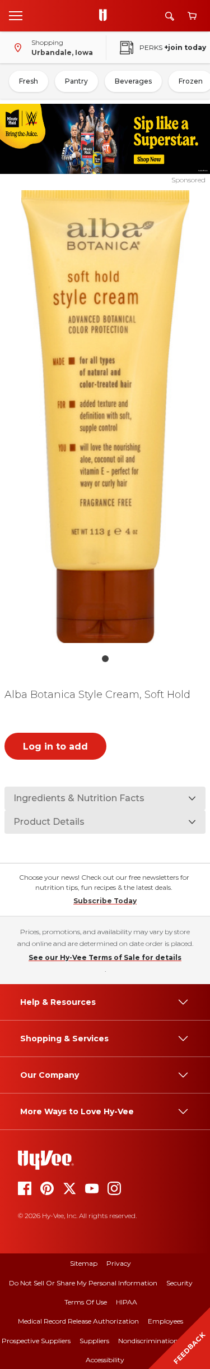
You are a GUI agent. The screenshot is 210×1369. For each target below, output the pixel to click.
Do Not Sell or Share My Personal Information (83, 1283)
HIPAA (126, 1302)
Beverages (133, 81)
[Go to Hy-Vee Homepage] (106, 15)
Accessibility (105, 1360)
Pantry (76, 81)
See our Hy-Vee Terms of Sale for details (105, 957)
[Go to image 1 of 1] (105, 658)
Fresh (28, 81)
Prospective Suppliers (36, 1340)
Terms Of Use (85, 1302)
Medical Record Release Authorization (78, 1321)
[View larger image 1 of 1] (105, 416)
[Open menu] (15, 15)
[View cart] (192, 16)
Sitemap (83, 1263)
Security (179, 1283)
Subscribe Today (105, 901)
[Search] (170, 16)
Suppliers (94, 1340)
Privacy (118, 1263)
